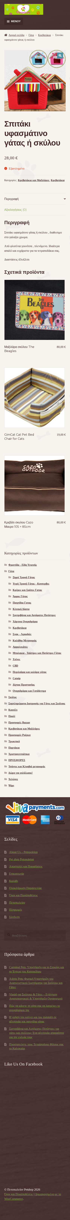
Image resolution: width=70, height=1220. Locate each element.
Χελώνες (13, 779)
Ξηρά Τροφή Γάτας (24, 577)
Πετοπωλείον (17, 902)
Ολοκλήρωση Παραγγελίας (25, 888)
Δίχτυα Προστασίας (24, 684)
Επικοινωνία (16, 873)
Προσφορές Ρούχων (19, 735)
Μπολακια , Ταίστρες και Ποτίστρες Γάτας (37, 653)
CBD (15, 665)
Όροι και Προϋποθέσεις (23, 895)
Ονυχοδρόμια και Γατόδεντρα (29, 690)
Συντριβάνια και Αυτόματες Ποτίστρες (34, 615)
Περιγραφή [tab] (11, 199)
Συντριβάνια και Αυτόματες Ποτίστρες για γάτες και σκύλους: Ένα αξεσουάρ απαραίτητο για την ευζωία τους (36, 1033)
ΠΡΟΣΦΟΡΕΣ (16, 760)
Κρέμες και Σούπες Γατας (27, 590)
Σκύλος (12, 697)
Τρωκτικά (14, 741)
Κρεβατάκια (44, 35)
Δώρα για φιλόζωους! (20, 772)
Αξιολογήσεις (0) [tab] (15, 210)
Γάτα (31, 35)
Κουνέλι (12, 709)
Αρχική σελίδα (16, 35)
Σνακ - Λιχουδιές (22, 634)
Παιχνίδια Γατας (22, 602)
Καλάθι (13, 881)
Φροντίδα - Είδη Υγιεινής (22, 565)
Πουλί (11, 716)
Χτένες (16, 659)
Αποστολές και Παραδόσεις (25, 866)
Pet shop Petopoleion (21, 859)
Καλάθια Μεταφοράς (25, 640)
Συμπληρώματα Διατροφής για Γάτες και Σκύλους (36, 703)
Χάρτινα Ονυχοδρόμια (25, 621)
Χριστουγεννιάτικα (18, 754)
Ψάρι (11, 785)
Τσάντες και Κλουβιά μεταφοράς (26, 766)
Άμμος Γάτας (20, 596)
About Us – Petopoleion (23, 852)
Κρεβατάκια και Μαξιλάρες (33, 180)
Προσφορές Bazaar (19, 722)
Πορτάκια (14, 747)
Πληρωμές (15, 909)
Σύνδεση (14, 916)
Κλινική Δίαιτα (21, 609)
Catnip (17, 678)
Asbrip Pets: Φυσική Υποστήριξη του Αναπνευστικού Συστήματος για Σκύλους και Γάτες (36, 983)
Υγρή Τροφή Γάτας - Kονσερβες (31, 583)
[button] (60, 56)
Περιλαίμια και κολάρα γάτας (29, 672)
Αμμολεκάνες (20, 646)
